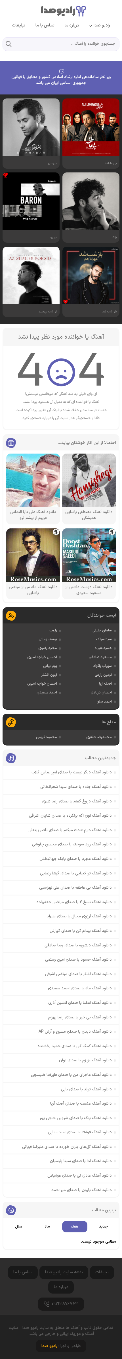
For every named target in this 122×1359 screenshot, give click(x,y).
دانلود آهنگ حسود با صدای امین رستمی (78, 960)
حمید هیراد (103, 648)
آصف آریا (105, 684)
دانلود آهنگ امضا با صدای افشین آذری (80, 1003)
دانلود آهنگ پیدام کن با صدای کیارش (81, 931)
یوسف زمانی (48, 639)
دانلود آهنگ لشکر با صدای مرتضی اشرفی (78, 974)
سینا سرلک (104, 639)
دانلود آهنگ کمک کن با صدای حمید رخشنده (75, 1046)
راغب (53, 630)
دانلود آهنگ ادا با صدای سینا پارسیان (81, 1161)
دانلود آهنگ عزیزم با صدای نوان (85, 1060)
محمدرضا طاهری (99, 737)
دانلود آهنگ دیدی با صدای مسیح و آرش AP (75, 1032)
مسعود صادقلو (100, 657)
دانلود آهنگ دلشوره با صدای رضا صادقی (78, 945)
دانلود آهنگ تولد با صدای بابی (86, 1089)
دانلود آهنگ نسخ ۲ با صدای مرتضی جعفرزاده (74, 902)
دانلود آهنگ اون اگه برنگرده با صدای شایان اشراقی (70, 816)
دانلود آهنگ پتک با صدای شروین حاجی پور (76, 1118)
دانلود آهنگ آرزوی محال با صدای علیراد (79, 916)
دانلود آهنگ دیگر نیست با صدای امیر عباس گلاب (71, 772)
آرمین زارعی (103, 675)
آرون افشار (49, 675)
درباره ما (72, 25)
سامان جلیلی (102, 630)
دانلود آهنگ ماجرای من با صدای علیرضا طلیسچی (71, 1075)
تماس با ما (44, 25)
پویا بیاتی (50, 666)
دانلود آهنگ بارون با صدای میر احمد (81, 1190)
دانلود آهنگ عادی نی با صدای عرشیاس (79, 1176)
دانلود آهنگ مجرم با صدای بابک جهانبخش (75, 859)
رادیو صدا (102, 25)
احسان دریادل (101, 692)
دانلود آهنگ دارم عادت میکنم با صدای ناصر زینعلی (70, 830)
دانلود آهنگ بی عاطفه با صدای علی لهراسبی (75, 888)
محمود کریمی (46, 737)
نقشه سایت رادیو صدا (64, 1272)
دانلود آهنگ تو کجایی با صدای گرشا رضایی (76, 873)
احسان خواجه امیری (42, 657)
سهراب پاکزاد (102, 666)
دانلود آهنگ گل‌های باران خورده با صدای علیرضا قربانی (67, 1147)
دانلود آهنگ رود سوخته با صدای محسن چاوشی (72, 844)
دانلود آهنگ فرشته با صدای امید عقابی (80, 1132)
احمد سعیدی (47, 692)
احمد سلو (104, 702)
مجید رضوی (47, 648)
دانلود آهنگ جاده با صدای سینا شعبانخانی (76, 787)
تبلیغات (18, 25)
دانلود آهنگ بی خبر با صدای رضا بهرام (80, 1017)
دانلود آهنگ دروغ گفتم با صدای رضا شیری (77, 801)
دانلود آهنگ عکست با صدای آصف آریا (81, 1104)
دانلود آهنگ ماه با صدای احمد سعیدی (80, 988)
